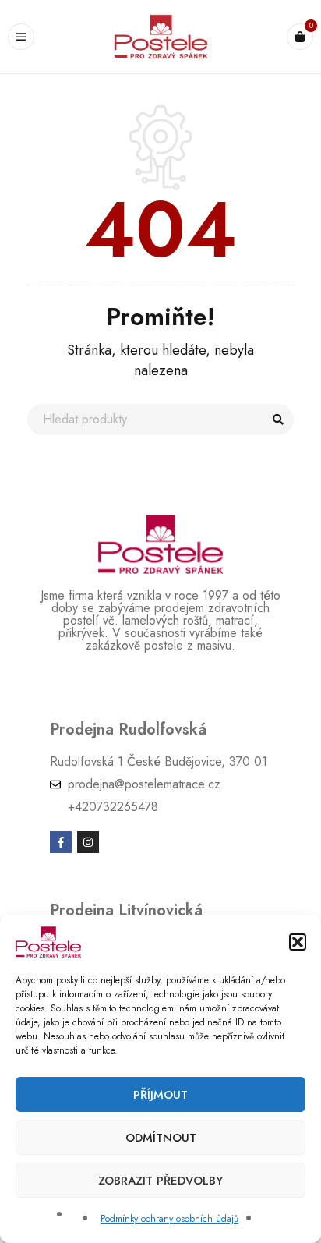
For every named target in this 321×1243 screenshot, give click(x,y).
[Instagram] (88, 842)
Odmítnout (160, 1137)
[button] (297, 942)
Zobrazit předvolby (160, 1180)
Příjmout (160, 1094)
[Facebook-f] (61, 842)
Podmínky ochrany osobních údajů (169, 1219)
